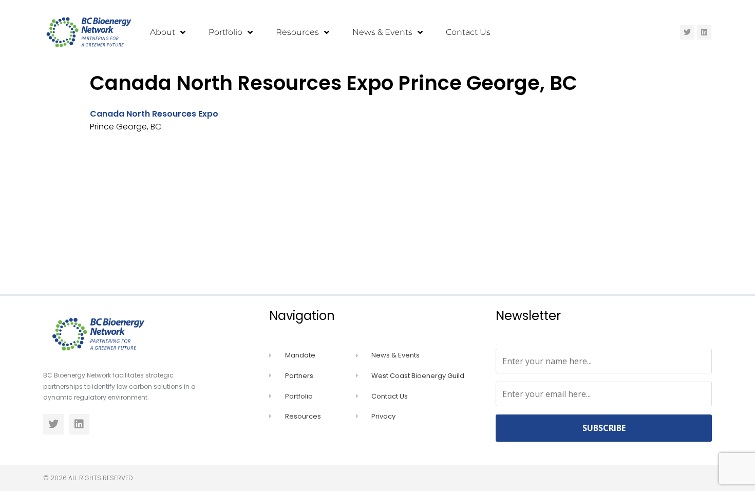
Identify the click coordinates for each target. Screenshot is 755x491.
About (162, 32)
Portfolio (225, 32)
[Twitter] (687, 32)
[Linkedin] (704, 32)
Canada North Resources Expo (154, 114)
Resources (297, 32)
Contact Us (468, 32)
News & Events (382, 32)
